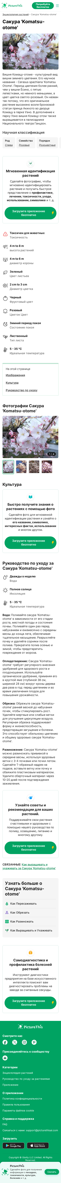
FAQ (5, 1124)
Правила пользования (16, 1104)
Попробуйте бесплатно (43, 5)
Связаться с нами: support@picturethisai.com (30, 1130)
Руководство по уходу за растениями (26, 1078)
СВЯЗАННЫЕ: (29, 866)
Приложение (10, 1084)
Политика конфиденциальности (22, 1098)
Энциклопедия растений (16, 14)
